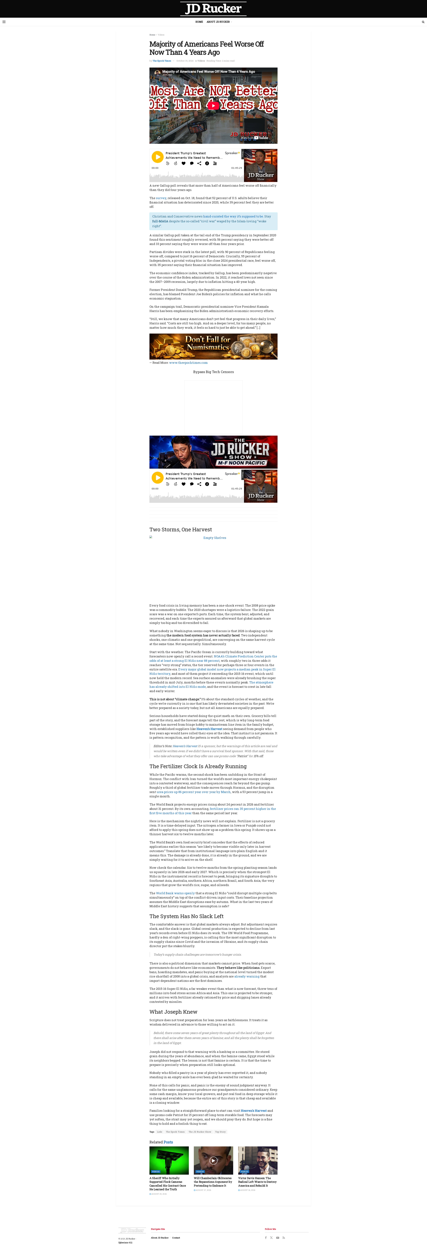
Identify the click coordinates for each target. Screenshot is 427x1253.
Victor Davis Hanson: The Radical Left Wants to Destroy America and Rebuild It (257, 1181)
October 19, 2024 (184, 60)
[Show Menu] (4, 22)
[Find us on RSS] (284, 1238)
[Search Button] (423, 22)
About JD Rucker (218, 21)
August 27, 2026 (203, 1190)
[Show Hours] (213, 451)
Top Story (220, 1131)
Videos (161, 34)
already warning (247, 976)
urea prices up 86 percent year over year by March (194, 792)
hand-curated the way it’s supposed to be (233, 216)
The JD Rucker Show (200, 1131)
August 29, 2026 (159, 1194)
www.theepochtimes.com (188, 363)
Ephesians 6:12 (125, 1242)
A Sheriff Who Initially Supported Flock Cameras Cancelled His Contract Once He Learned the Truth (167, 1183)
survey (161, 198)
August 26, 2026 (247, 1190)
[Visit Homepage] (213, 9)
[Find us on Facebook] (266, 1238)
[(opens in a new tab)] (169, 1160)
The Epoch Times (162, 60)
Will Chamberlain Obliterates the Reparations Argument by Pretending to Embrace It (213, 1181)
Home (199, 21)
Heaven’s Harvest (209, 729)
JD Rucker (130, 1238)
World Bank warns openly (175, 893)
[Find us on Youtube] (277, 1238)
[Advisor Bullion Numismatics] (213, 346)
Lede (159, 1131)
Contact (176, 1237)
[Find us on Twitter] (271, 1238)
